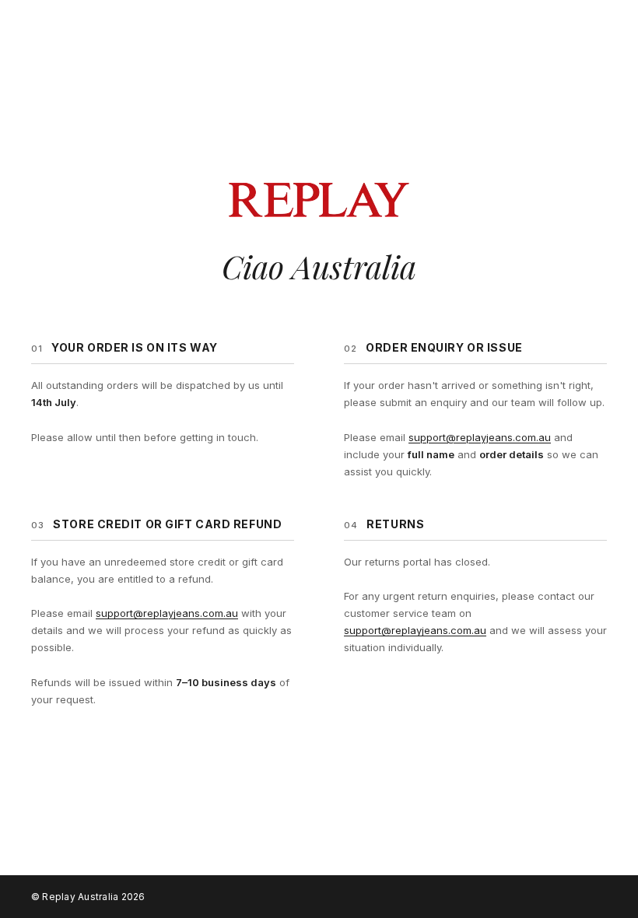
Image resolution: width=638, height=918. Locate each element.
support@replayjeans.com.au (479, 437)
